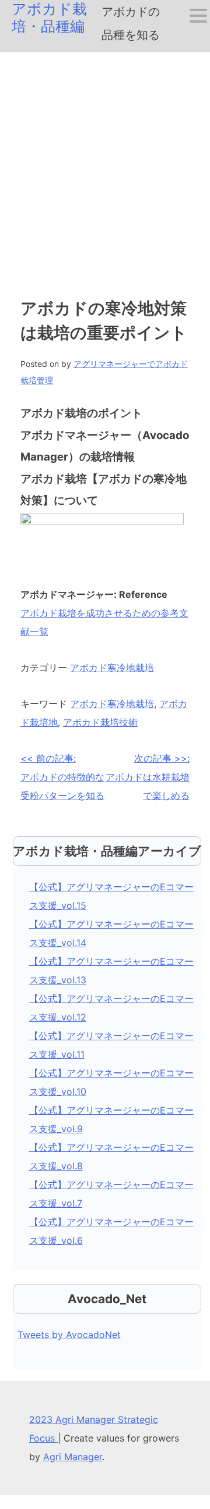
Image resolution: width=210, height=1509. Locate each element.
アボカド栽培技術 (100, 722)
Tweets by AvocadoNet (69, 1334)
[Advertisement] (105, 162)
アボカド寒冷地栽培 (112, 667)
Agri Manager (72, 1456)
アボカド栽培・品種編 (49, 17)
